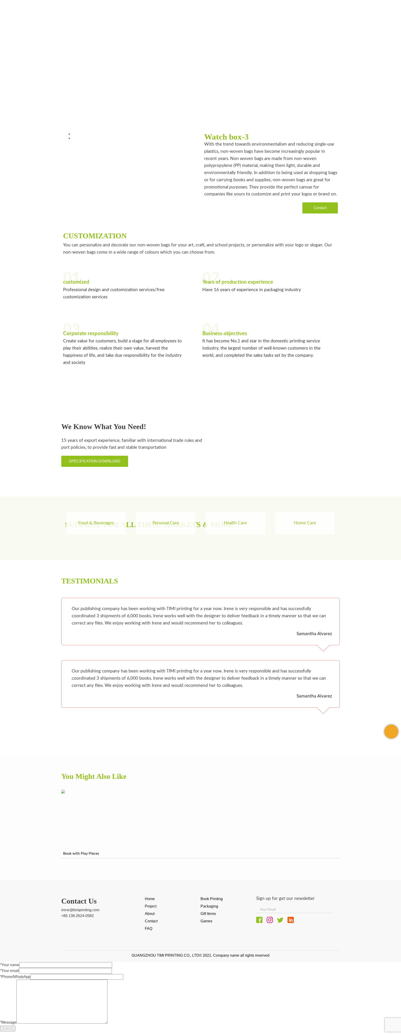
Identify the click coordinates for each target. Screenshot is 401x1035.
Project (150, 906)
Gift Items (208, 914)
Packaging (64, 93)
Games (206, 921)
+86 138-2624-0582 (77, 916)
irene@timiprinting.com (80, 910)
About (150, 914)
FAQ (148, 928)
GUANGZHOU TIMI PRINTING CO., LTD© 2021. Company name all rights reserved (200, 955)
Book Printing (211, 899)
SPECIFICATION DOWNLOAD (94, 461)
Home (42, 93)
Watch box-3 (92, 93)
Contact (320, 208)
